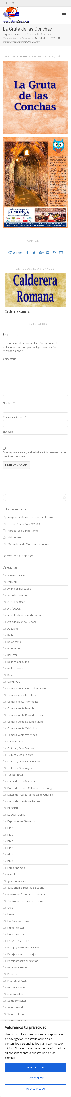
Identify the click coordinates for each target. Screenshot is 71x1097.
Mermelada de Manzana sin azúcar (29, 544)
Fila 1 (10, 828)
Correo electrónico (13, 417)
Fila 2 (10, 834)
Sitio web (8, 431)
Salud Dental (15, 1007)
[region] (35, 1059)
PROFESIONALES (17, 980)
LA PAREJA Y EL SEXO (19, 941)
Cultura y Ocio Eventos (20, 748)
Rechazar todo (35, 1088)
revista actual (15, 994)
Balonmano (14, 648)
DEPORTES (13, 808)
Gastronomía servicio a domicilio (26, 894)
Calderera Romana (17, 311)
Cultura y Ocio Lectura (20, 755)
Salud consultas (17, 1000)
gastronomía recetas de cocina (25, 887)
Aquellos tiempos (17, 595)
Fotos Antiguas (16, 868)
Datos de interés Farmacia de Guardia (30, 794)
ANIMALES (13, 582)
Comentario (9, 359)
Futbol (11, 874)
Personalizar (35, 1078)
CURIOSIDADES (16, 774)
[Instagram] (13, 3)
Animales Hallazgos (19, 588)
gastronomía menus (19, 881)
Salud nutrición (16, 1014)
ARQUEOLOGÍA (16, 602)
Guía (10, 907)
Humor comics (15, 934)
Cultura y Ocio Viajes (19, 768)
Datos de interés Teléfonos (23, 801)
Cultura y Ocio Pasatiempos (23, 761)
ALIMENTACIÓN (16, 575)
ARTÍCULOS (14, 608)
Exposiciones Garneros (21, 821)
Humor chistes (16, 927)
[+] (35, 290)
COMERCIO (13, 681)
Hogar (11, 914)
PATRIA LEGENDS (17, 967)
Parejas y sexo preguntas (22, 961)
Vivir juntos (14, 537)
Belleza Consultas (18, 662)
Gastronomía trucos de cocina (25, 901)
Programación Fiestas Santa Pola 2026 (30, 517)
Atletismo (13, 628)
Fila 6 (10, 861)
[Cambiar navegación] (63, 14)
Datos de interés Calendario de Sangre (30, 788)
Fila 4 (10, 848)
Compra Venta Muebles (21, 708)
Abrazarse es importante (23, 530)
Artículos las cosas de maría (24, 615)
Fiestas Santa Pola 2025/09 (24, 524)
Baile (10, 635)
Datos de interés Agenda (22, 781)
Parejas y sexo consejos (22, 954)
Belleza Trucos (16, 668)
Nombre (7, 403)
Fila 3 (10, 841)
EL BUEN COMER (16, 814)
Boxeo (11, 675)
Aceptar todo (35, 1067)
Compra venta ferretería (22, 695)
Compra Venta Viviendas (22, 735)
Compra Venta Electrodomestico (26, 688)
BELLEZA (12, 655)
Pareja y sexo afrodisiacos (23, 947)
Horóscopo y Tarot (18, 921)
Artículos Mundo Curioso (41, 56)
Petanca (12, 974)
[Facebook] (6, 3)
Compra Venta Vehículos (22, 728)
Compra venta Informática (23, 701)
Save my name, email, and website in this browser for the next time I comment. (34, 454)
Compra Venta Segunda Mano (25, 721)
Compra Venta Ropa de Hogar (25, 715)
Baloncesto (14, 642)
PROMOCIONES (16, 987)
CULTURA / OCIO (17, 741)
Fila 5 (10, 854)
